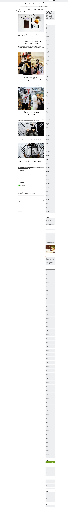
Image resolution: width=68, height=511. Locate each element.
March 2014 (47, 422)
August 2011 (47, 211)
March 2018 (47, 358)
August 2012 (47, 446)
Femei (51, 14)
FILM (32, 6)
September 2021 (47, 59)
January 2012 (47, 207)
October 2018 (47, 104)
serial (52, 18)
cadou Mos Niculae (37, 167)
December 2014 (47, 410)
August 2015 (47, 155)
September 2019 (47, 334)
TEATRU (26, 6)
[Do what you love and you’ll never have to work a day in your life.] (31, 31)
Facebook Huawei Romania (27, 119)
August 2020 (47, 75)
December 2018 (47, 346)
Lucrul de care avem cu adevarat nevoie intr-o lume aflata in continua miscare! (24, 170)
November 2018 (47, 103)
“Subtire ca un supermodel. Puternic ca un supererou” (23, 167)
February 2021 (47, 67)
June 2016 (47, 386)
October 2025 (47, 270)
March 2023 (47, 36)
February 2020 (47, 83)
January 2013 (47, 196)
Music (46, 472)
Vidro (46, 238)
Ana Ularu (49, 12)
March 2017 (47, 374)
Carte (46, 468)
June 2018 (47, 354)
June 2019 (47, 338)
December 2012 (47, 442)
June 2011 (47, 212)
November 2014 (47, 167)
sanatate (51, 18)
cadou (34, 167)
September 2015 (47, 398)
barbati (51, 12)
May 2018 (47, 111)
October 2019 (47, 88)
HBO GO (48, 15)
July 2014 (47, 172)
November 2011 (47, 208)
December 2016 (47, 378)
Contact (46, 229)
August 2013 (47, 187)
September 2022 (47, 43)
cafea (51, 13)
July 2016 (47, 140)
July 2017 (47, 124)
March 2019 (47, 342)
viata (49, 19)
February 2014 (47, 179)
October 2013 (47, 184)
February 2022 (47, 52)
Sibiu (53, 18)
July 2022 (47, 290)
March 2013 (47, 438)
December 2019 (47, 330)
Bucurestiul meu (47, 467)
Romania (48, 18)
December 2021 (47, 55)
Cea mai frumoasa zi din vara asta (49, 220)
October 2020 (47, 72)
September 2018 (47, 350)
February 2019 (47, 99)
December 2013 (47, 426)
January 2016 (47, 148)
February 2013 (47, 195)
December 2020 (47, 314)
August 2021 (47, 60)
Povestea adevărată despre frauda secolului (50, 224)
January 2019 (47, 100)
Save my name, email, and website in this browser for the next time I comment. (26, 209)
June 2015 (47, 402)
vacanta (47, 19)
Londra (50, 16)
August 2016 (47, 139)
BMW (29, 167)
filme (53, 14)
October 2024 (47, 28)
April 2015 (47, 160)
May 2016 (47, 143)
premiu (29, 168)
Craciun (47, 14)
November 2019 (47, 87)
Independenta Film (51, 15)
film (52, 14)
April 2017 (47, 128)
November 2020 (47, 71)
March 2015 (47, 406)
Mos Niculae (27, 168)
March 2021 (47, 310)
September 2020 (47, 318)
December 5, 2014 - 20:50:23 (22, 185)
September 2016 (47, 382)
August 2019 (47, 91)
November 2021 (47, 56)
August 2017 (47, 123)
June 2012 (47, 203)
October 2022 (47, 286)
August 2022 (47, 44)
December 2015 (47, 394)
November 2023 (47, 32)
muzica (49, 17)
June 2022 (47, 47)
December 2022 (47, 39)
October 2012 (47, 200)
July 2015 (47, 156)
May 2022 (47, 48)
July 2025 (47, 27)
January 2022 (47, 298)
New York (51, 17)
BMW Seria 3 (32, 167)
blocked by (50, 462)
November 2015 (47, 151)
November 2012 (47, 199)
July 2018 (47, 108)
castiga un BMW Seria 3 (41, 167)
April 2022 (47, 294)
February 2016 (47, 147)
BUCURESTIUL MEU (41, 6)
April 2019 (47, 96)
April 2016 (47, 144)
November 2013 (47, 183)
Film (46, 471)
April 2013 (47, 192)
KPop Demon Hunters (48, 240)
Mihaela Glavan (47, 17)
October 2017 (47, 120)
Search (54, 0)
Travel (46, 475)
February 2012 (47, 450)
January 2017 (47, 132)
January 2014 (47, 180)
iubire (50, 15)
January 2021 (47, 68)
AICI (41, 85)
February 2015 (47, 163)
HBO (46, 15)
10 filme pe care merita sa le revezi (49, 221)
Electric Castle (49, 14)
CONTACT (46, 6)
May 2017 (47, 127)
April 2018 (47, 112)
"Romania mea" (49, 12)
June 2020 (47, 322)
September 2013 (47, 430)
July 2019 (47, 92)
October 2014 (47, 168)
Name (19, 201)
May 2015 (47, 159)
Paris (52, 17)
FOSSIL (19, 168)
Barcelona (53, 12)
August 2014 (47, 171)
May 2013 (47, 191)
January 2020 (47, 84)
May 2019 (47, 95)
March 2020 (47, 326)
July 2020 (47, 76)
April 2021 (47, 64)
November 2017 (47, 119)
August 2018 (47, 107)
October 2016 (47, 136)
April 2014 (47, 176)
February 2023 (47, 282)
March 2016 (47, 390)
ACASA (22, 6)
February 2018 (47, 115)
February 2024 (47, 31)
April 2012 (47, 204)
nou (46, 256)
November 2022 (47, 40)
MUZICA (29, 6)
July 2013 (47, 188)
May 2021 (47, 63)
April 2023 (47, 35)
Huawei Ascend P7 (23, 168)
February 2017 (47, 131)
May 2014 (47, 175)
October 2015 (47, 152)
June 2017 (47, 370)
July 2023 (47, 278)
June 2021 (47, 306)
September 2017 (47, 366)
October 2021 (47, 302)
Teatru (46, 486)
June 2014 (47, 418)
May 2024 (47, 274)
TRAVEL (36, 6)
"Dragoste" (47, 11)
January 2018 (47, 116)
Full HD (20, 168)
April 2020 (47, 80)
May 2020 (47, 79)
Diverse (46, 495)
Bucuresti (47, 13)
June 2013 (47, 434)
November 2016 (47, 135)
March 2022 (47, 51)
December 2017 (47, 362)
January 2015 (47, 164)
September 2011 (47, 454)
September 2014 (47, 414)
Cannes (53, 13)
